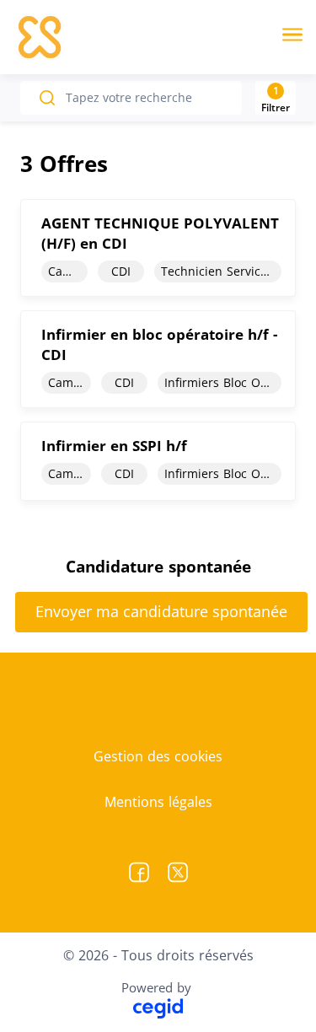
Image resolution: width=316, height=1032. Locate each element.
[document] (158, 248)
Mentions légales (158, 802)
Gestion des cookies (158, 756)
